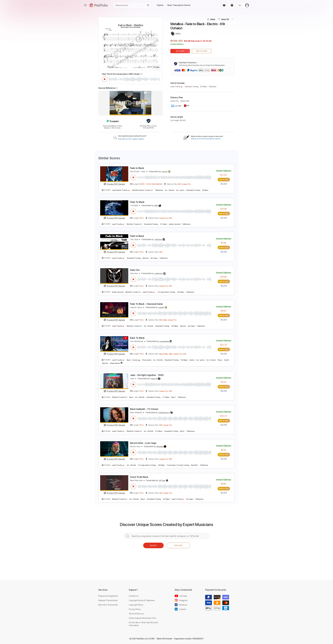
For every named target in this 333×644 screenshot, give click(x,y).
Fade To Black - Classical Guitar (146, 303)
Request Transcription (108, 600)
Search (153, 545)
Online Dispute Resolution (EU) (142, 618)
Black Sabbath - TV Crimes (144, 409)
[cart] (232, 5)
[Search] (148, 5)
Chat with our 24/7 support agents (131, 139)
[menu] (85, 5)
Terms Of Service (136, 613)
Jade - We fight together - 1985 (147, 375)
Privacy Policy (135, 609)
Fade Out (134, 269)
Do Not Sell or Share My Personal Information (143, 624)
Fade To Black (137, 202)
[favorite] (224, 5)
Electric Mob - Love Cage (143, 443)
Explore (178, 545)
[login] (247, 5)
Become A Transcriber (108, 604)
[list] (240, 5)
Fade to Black (137, 168)
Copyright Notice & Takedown (142, 600)
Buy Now (180, 51)
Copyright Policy (136, 604)
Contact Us (133, 596)
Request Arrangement (108, 596)
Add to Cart (201, 51)
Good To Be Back (139, 476)
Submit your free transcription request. (206, 139)
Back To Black (137, 337)
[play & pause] (104, 79)
